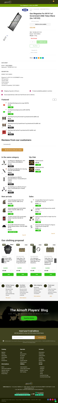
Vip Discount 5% (39, 160)
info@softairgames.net (29, 388)
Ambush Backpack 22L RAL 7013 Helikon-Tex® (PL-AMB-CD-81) (16, 200)
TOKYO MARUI (36, 34)
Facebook (34, 58)
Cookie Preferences (26, 399)
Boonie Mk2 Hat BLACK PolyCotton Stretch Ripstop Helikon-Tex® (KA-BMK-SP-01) (17, 226)
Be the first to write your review (13, 150)
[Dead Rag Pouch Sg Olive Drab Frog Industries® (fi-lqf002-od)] (4, 118)
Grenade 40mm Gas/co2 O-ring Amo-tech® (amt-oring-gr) (44, 200)
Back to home (53, 10)
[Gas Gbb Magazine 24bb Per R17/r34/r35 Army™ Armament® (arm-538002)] (4, 179)
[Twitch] (55, 399)
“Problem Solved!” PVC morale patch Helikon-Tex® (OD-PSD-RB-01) (17, 217)
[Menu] (2, 2)
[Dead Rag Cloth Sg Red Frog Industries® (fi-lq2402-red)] (4, 132)
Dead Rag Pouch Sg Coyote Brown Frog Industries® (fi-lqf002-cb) (24, 123)
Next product (55, 10)
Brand (3, 65)
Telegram (43, 58)
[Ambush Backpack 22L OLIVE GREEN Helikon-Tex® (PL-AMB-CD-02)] (4, 210)
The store (8, 297)
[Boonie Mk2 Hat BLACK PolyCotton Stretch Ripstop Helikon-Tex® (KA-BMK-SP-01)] (4, 226)
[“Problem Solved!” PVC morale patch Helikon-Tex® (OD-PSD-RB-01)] (4, 218)
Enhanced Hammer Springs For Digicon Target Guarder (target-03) (45, 225)
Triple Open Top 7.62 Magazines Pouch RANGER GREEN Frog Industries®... (48, 261)
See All (24, 235)
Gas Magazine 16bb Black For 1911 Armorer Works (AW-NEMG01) (16, 161)
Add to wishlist (34, 52)
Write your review (35, 21)
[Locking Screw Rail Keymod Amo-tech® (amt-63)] (31, 210)
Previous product (51, 10)
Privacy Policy (32, 342)
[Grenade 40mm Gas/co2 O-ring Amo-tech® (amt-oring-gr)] (31, 202)
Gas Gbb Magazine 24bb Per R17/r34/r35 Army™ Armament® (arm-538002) (17, 179)
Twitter (36, 58)
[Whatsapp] (55, 401)
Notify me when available (40, 24)
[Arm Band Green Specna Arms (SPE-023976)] (4, 111)
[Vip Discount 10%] (31, 169)
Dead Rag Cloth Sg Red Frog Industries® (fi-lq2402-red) (22, 130)
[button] (53, 100)
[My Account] (55, 2)
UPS (51, 296)
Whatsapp (41, 58)
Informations (23, 297)
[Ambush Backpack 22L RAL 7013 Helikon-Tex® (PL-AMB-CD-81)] (4, 202)
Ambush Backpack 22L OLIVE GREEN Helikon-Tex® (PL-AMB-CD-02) (17, 209)
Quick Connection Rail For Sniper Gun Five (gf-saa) (45, 217)
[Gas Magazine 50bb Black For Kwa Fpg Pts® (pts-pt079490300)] (4, 171)
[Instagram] (50, 399)
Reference (4, 67)
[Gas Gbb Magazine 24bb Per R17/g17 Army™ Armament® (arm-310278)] (4, 188)
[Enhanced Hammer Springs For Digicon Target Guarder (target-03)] (31, 226)
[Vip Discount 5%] (31, 162)
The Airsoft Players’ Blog (29, 310)
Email (38, 58)
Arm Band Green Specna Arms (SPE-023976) (19, 110)
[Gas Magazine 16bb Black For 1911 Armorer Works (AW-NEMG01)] (4, 162)
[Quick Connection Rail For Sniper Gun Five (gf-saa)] (31, 218)
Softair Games (12, 399)
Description (5, 71)
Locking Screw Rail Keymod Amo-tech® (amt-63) (45, 209)
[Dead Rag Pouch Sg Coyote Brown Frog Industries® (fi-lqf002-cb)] (4, 125)
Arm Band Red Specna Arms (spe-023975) (18, 103)
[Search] (47, 2)
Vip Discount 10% (39, 167)
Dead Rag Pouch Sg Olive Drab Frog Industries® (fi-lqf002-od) (23, 116)
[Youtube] (53, 399)
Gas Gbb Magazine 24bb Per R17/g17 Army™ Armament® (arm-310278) (17, 187)
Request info (34, 50)
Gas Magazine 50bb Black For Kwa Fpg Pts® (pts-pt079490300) (17, 169)
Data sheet (5, 62)
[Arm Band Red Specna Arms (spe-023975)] (4, 105)
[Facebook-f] (48, 399)
